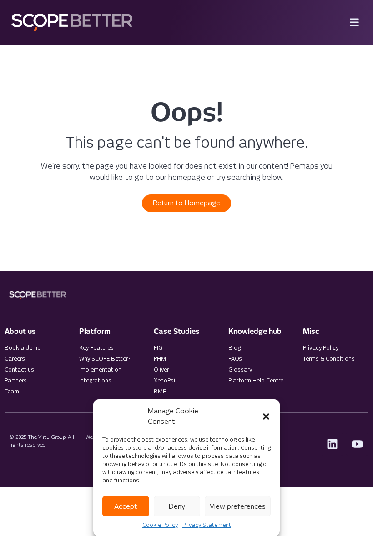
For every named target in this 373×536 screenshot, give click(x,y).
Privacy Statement (206, 524)
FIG (158, 347)
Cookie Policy (160, 524)
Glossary (240, 369)
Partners (16, 380)
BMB (160, 391)
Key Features (96, 347)
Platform (95, 331)
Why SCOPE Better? (104, 358)
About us (20, 331)
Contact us (19, 369)
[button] (266, 416)
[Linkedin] (332, 444)
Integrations (95, 380)
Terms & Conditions (329, 358)
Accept (125, 506)
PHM (160, 358)
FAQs (235, 358)
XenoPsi (164, 380)
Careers (15, 358)
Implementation (100, 369)
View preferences (238, 506)
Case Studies (177, 331)
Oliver (161, 369)
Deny (177, 506)
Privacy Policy (320, 347)
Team (12, 391)
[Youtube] (357, 444)
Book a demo (23, 347)
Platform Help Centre (255, 380)
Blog (234, 347)
